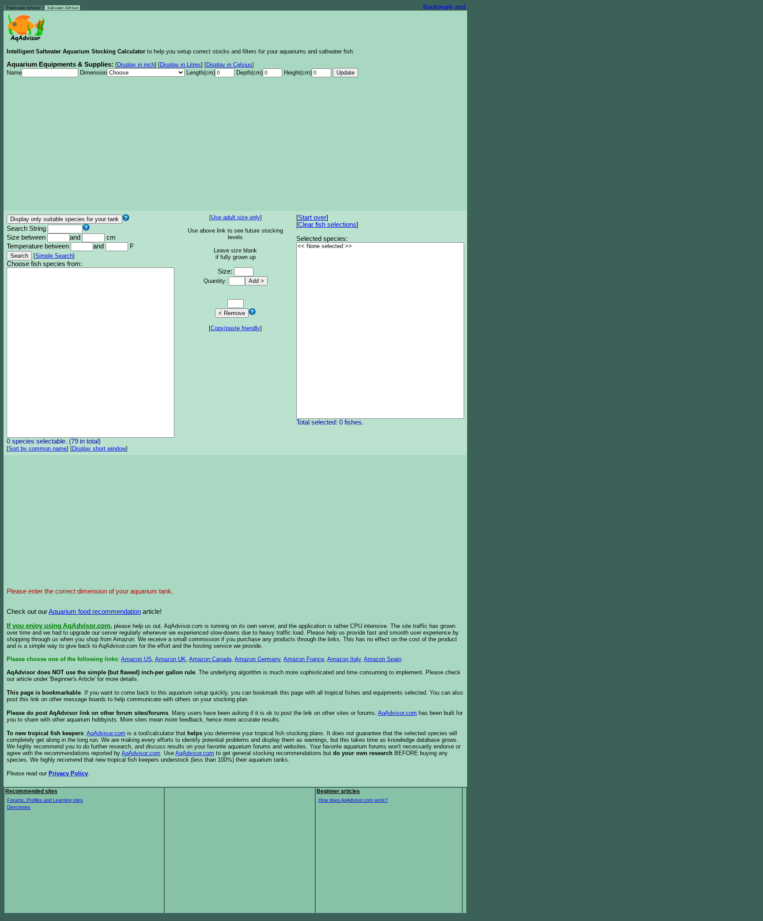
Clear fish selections (327, 224)
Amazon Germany (257, 659)
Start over (312, 217)
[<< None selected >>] (380, 246)
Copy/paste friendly (235, 328)
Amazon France (303, 659)
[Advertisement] (235, 146)
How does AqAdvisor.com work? (353, 800)
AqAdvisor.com (397, 713)
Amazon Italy (344, 659)
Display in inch (136, 64)
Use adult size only (235, 217)
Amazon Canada (210, 659)
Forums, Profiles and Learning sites (45, 800)
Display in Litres (180, 64)
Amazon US (136, 659)
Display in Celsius (229, 64)
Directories (18, 807)
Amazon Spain (382, 659)
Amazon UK (170, 659)
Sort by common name (37, 448)
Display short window (99, 448)
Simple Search (54, 255)
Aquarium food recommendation (95, 611)
